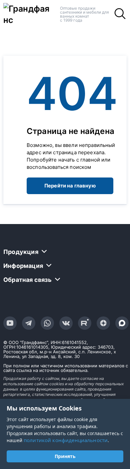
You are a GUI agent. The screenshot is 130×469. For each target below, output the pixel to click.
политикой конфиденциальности (66, 440)
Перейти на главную (70, 185)
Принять (65, 456)
